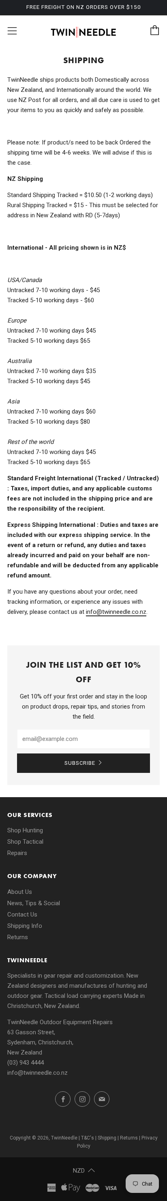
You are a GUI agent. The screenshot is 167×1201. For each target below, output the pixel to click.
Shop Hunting (25, 830)
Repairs (17, 853)
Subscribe (79, 763)
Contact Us (22, 914)
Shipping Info (24, 925)
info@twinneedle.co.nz (37, 1072)
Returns (17, 937)
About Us (19, 891)
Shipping (107, 1138)
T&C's (87, 1138)
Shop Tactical (25, 841)
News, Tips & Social (33, 903)
